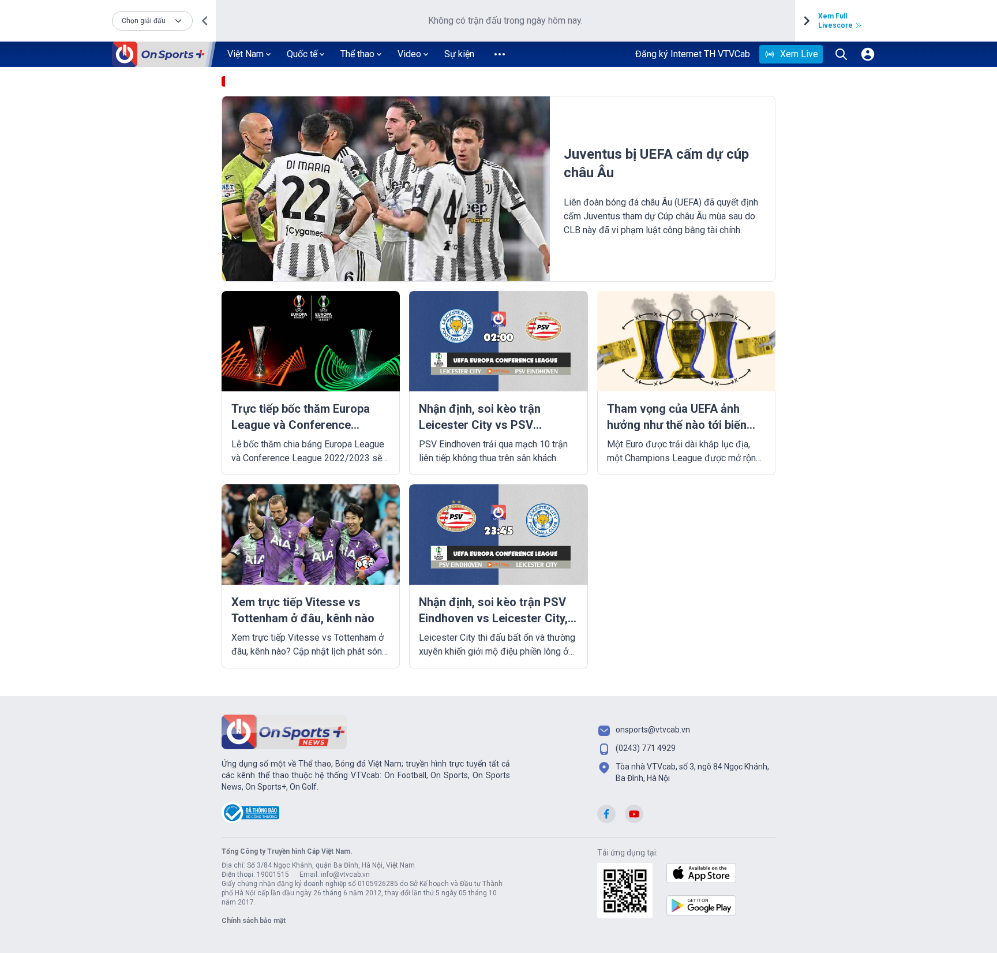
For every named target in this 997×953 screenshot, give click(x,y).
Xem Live (799, 53)
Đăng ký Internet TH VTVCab (692, 53)
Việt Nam (245, 53)
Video (409, 53)
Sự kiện (459, 53)
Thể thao (357, 53)
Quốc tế (302, 53)
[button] (152, 21)
